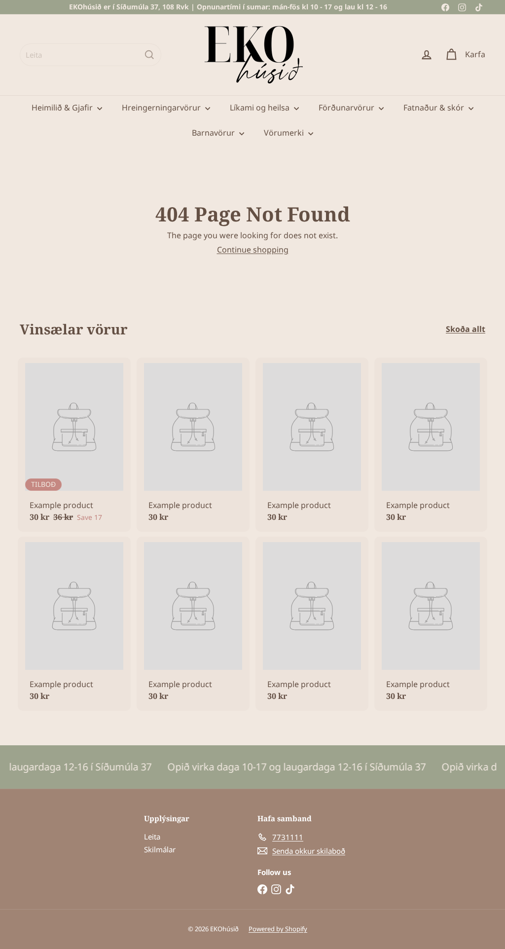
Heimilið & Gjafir (63, 107)
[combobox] (90, 54)
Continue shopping (253, 249)
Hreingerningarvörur (162, 107)
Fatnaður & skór (434, 107)
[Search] (149, 54)
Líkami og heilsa (260, 107)
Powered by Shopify (278, 928)
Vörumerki (285, 132)
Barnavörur (214, 132)
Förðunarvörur (347, 107)
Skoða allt (465, 329)
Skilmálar (160, 849)
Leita (152, 836)
